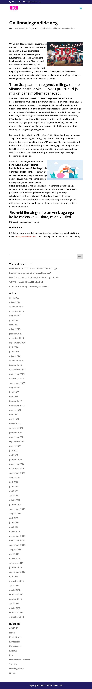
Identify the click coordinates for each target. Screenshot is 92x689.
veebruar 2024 (16, 360)
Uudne (12, 673)
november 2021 (16, 437)
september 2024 (17, 342)
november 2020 (16, 464)
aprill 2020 (14, 495)
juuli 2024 (13, 347)
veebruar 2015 (16, 612)
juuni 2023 (14, 392)
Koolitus (13, 650)
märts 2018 (14, 558)
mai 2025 (13, 324)
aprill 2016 (14, 585)
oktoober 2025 (16, 311)
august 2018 (15, 549)
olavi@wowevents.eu (25, 236)
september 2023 (17, 383)
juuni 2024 (14, 351)
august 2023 (15, 387)
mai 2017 (13, 576)
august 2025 (15, 315)
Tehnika (13, 664)
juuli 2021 (13, 450)
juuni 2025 (14, 320)
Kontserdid (14, 641)
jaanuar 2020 (15, 504)
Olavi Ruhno (19, 28)
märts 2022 (14, 423)
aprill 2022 (14, 419)
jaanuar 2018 (15, 567)
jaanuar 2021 (15, 459)
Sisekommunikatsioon (66, 28)
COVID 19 (13, 628)
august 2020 (15, 477)
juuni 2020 (14, 486)
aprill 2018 (14, 554)
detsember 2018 (17, 536)
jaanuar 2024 (15, 365)
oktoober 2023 (16, 378)
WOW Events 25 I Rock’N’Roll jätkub (26, 282)
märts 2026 (14, 302)
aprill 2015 (14, 603)
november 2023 (16, 374)
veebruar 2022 (16, 428)
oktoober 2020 (16, 468)
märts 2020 (14, 500)
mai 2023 (13, 396)
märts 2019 (14, 531)
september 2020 (17, 473)
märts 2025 (14, 329)
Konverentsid (15, 646)
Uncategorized (16, 668)
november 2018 (16, 540)
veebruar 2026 (16, 306)
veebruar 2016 (16, 594)
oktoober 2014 (16, 616)
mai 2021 (13, 455)
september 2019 (17, 509)
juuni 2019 (14, 522)
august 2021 (15, 446)
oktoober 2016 (16, 581)
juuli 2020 (13, 482)
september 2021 (17, 441)
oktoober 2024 (16, 338)
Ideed (40, 28)
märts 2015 (14, 608)
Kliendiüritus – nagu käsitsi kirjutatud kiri (28, 286)
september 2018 (17, 545)
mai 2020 (13, 491)
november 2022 (16, 405)
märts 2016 (14, 590)
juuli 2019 (13, 518)
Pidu (55, 28)
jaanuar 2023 (15, 401)
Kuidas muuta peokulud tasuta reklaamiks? (30, 272)
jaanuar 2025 (15, 333)
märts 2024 (14, 356)
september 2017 (17, 572)
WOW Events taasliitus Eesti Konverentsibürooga (33, 268)
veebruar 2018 (16, 563)
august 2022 (15, 410)
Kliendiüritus (47, 28)
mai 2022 (13, 414)
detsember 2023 (17, 369)
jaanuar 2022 (15, 432)
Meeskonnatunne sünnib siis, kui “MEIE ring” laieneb (34, 277)
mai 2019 (13, 527)
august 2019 (15, 513)
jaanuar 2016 (15, 599)
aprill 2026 (14, 297)
